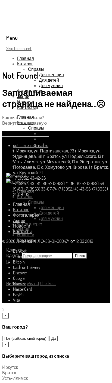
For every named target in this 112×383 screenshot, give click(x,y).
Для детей (49, 80)
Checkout (48, 283)
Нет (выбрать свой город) (25, 338)
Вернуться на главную (24, 123)
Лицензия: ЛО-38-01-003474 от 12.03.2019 (54, 241)
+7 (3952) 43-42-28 (29, 178)
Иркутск (10, 367)
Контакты (22, 231)
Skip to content (19, 48)
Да (53, 338)
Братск (9, 372)
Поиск (80, 256)
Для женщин (51, 74)
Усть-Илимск (15, 378)
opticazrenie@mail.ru (30, 145)
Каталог (25, 63)
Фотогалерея (30, 223)
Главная (25, 58)
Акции (19, 220)
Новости (25, 234)
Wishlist (33, 283)
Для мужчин (51, 85)
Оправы (36, 69)
